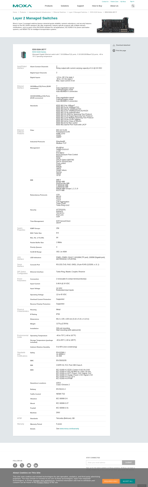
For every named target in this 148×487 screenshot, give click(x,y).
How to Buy (97, 6)
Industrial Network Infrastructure (40, 12)
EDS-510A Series (96, 12)
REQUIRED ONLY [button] (111, 481)
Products (23, 12)
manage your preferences (44, 480)
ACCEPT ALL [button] (128, 481)
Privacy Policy (43, 482)
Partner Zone (114, 1)
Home (15, 12)
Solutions (65, 6)
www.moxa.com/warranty (69, 429)
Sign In (132, 1)
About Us (114, 6)
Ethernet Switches (60, 12)
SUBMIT (128, 462)
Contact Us (105, 1)
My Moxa (123, 1)
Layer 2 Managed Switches (78, 12)
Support (80, 6)
